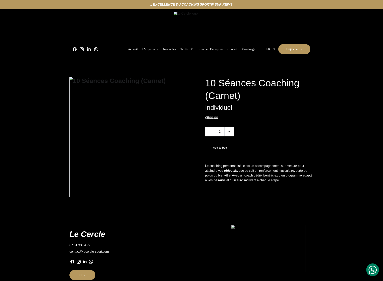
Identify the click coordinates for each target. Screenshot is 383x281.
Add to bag (220, 147)
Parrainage (248, 49)
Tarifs (184, 49)
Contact (232, 49)
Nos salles (169, 49)
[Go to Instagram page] (83, 49)
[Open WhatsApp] (372, 269)
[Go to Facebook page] (76, 49)
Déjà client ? (294, 49)
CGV (82, 275)
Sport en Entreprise (211, 49)
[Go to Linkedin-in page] (90, 49)
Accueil (133, 49)
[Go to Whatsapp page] (96, 49)
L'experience (150, 49)
